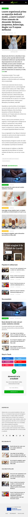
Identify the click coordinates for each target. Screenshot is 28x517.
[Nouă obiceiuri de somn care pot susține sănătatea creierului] (14, 175)
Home (6, 513)
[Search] (26, 2)
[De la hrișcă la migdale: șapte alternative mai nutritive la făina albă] (14, 222)
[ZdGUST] (14, 2)
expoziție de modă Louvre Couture (10, 158)
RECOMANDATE (5, 8)
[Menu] (2, 2)
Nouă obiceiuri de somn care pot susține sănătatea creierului (17, 448)
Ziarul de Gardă (18, 507)
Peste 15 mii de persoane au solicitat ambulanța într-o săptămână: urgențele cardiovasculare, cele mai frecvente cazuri (17, 495)
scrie (3, 71)
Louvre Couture (6, 160)
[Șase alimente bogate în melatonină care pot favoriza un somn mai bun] (5, 348)
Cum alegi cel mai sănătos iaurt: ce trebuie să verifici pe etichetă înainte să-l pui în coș (18, 335)
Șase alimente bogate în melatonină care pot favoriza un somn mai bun (17, 348)
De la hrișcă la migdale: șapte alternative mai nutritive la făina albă (17, 341)
